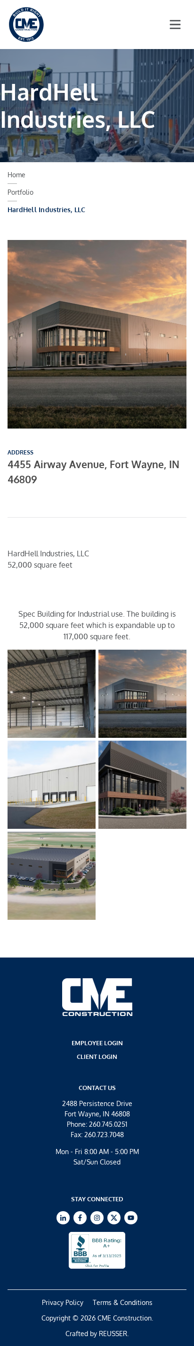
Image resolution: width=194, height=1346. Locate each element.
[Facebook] (80, 1217)
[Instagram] (97, 1217)
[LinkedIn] (63, 1217)
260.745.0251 (108, 1124)
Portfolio (20, 192)
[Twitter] (114, 1217)
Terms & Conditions (123, 1302)
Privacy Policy (62, 1302)
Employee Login (97, 1043)
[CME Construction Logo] (26, 24)
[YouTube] (130, 1217)
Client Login (97, 1056)
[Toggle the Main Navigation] (175, 24)
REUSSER (113, 1333)
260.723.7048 (104, 1135)
